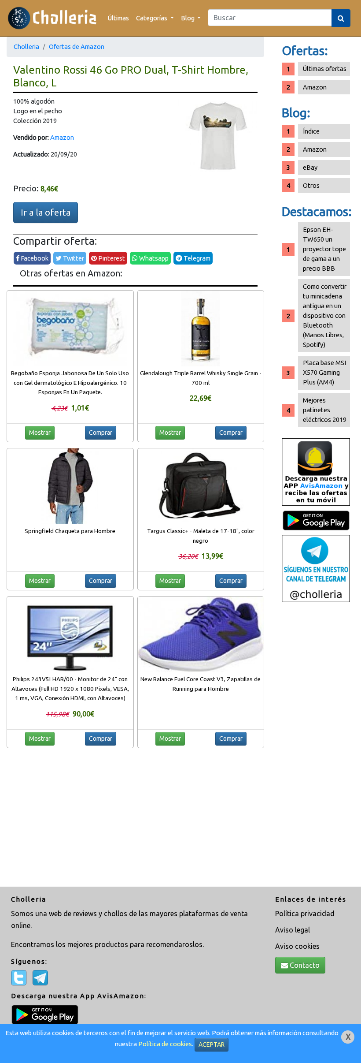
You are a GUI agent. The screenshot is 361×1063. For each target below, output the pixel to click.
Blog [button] (188, 18)
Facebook (33, 258)
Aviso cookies (297, 946)
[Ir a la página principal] (52, 18)
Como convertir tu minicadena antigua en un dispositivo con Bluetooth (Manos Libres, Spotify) (324, 315)
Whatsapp (153, 258)
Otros (311, 185)
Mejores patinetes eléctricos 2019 (324, 409)
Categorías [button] (152, 18)
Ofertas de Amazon (76, 46)
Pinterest (111, 258)
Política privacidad (305, 914)
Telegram (196, 258)
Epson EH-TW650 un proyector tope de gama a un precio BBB (324, 249)
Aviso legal (292, 930)
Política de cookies (165, 1044)
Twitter (73, 258)
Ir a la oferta (45, 212)
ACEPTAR (212, 1044)
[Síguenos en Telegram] (316, 567)
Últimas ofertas (324, 68)
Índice (311, 131)
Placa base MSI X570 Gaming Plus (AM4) (324, 372)
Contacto (304, 965)
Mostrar (40, 432)
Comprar (100, 432)
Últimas (118, 18)
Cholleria (26, 46)
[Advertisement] (316, 745)
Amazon (62, 137)
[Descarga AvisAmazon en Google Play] (316, 471)
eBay (310, 167)
